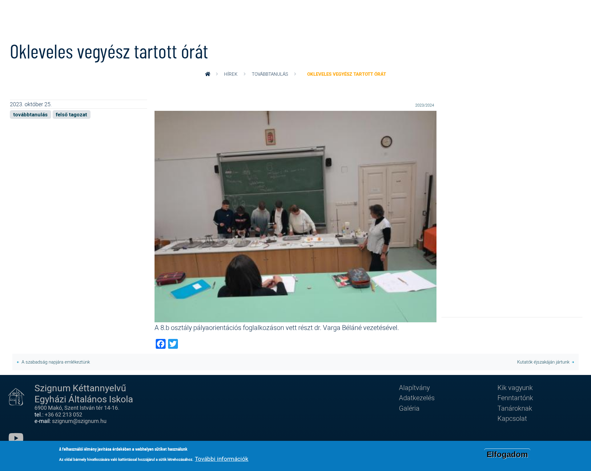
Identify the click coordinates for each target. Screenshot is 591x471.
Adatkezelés (417, 397)
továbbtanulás (270, 74)
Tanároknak (514, 408)
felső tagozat (71, 114)
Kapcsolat (512, 418)
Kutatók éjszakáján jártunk (543, 362)
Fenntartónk (515, 397)
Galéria (409, 408)
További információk (221, 459)
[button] (295, 215)
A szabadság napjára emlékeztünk (56, 362)
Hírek (230, 74)
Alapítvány (414, 387)
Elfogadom (507, 454)
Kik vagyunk (515, 387)
